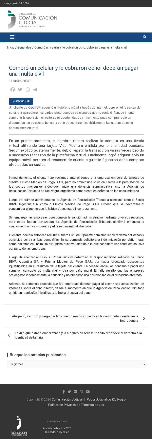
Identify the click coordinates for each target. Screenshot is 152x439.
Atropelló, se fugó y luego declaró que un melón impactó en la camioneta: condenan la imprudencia (75, 318)
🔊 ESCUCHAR (21, 101)
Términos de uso (92, 405)
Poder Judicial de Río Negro (106, 399)
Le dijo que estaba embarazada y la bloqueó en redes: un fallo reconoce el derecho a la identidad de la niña (78, 335)
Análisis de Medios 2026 (57, 428)
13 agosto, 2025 (19, 80)
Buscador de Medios (57, 431)
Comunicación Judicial (67, 399)
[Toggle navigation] (12, 37)
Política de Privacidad (63, 405)
